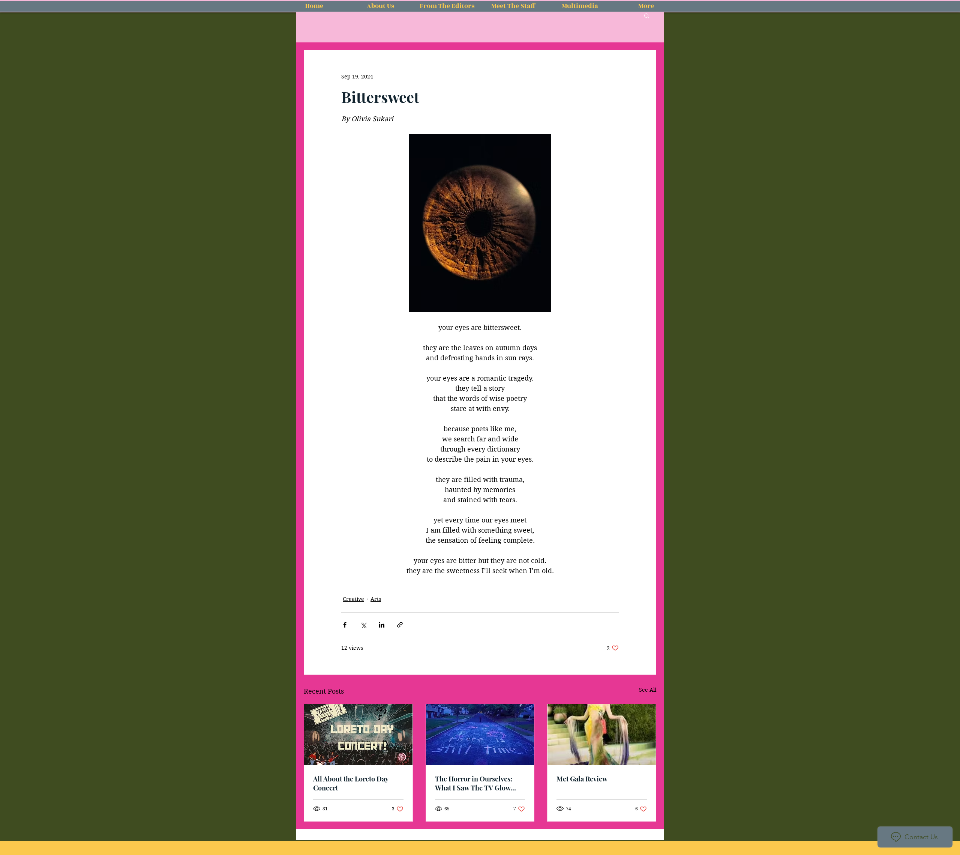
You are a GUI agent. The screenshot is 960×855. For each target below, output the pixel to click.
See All (647, 689)
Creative (353, 599)
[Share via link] (400, 624)
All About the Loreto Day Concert (350, 783)
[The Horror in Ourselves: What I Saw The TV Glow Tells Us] (480, 734)
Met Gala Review (582, 778)
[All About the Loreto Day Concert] (358, 734)
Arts (375, 599)
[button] (646, 15)
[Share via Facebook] (344, 624)
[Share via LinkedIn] (381, 624)
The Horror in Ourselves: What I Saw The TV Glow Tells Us (473, 783)
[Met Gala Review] (602, 734)
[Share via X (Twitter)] (363, 624)
